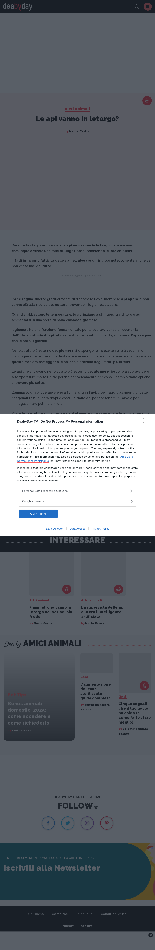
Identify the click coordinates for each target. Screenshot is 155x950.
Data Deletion (54, 528)
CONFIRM (38, 513)
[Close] (147, 422)
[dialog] (77, 475)
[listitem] (77, 491)
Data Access (77, 528)
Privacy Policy (100, 528)
